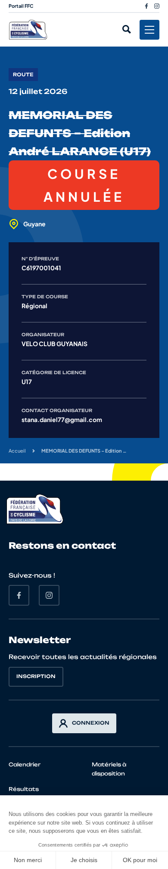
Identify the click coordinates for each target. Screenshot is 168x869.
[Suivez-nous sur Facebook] (146, 6)
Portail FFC (21, 6)
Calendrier (24, 764)
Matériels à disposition (109, 769)
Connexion (90, 723)
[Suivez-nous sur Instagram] (156, 6)
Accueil (17, 450)
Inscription (36, 676)
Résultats (24, 789)
